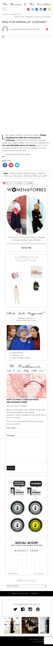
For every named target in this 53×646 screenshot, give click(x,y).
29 (40, 567)
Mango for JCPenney (22, 176)
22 (40, 565)
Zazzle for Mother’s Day (12, 14)
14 (35, 562)
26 (27, 567)
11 (22, 562)
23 (13, 567)
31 (18, 570)
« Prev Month (12, 573)
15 (39, 562)
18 (22, 565)
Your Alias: (11, 428)
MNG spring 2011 (40, 176)
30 (13, 570)
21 (35, 565)
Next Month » (39, 573)
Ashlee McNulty (15, 173)
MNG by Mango (30, 173)
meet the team (20, 593)
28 (35, 567)
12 (26, 562)
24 (18, 567)
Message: (11, 435)
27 (31, 567)
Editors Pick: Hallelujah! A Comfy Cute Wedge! (32, 17)
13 (31, 562)
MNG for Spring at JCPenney (24, 22)
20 (31, 565)
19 (26, 565)
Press (35, 593)
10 (18, 562)
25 (22, 567)
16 (13, 565)
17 (18, 565)
